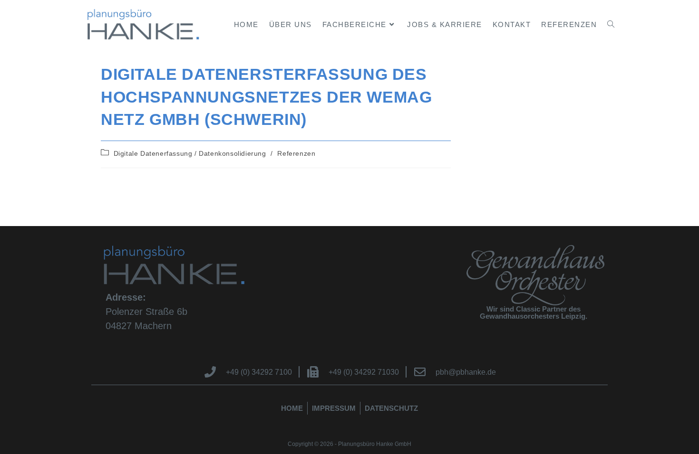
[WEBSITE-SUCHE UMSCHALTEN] (611, 24)
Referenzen (296, 153)
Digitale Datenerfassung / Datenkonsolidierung (190, 153)
